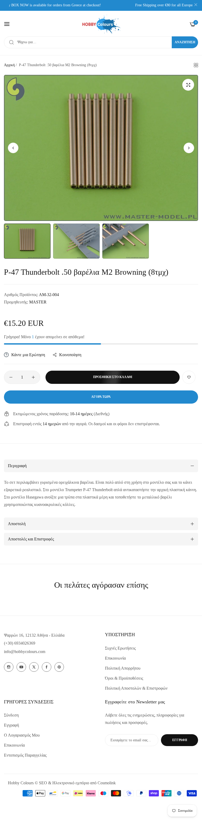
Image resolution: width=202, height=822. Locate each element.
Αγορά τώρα (101, 397)
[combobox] (101, 42)
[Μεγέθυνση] (188, 85)
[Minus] (11, 377)
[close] (195, 5)
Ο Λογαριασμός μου (22, 735)
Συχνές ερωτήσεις (120, 648)
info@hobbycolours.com (24, 651)
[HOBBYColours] (101, 24)
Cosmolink (107, 783)
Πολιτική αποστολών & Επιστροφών (136, 688)
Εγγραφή (11, 725)
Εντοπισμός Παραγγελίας (25, 755)
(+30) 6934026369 (19, 643)
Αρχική (9, 65)
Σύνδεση (11, 715)
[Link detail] (8, 667)
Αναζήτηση (185, 42)
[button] (189, 148)
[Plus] (33, 377)
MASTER (38, 302)
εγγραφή (179, 740)
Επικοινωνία (115, 658)
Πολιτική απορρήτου (122, 668)
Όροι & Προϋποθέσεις (124, 678)
